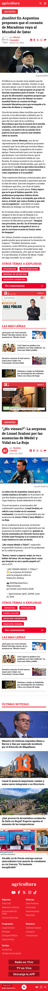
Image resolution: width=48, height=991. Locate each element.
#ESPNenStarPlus (18, 583)
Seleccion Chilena (10, 907)
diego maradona (29, 269)
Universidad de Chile (9, 912)
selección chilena (12, 624)
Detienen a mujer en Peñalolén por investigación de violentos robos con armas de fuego (30, 373)
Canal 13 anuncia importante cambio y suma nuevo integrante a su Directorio (23, 782)
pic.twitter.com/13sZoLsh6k (20, 588)
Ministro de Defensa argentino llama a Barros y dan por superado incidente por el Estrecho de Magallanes (23, 743)
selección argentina (14, 279)
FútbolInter (27, 608)
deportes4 (9, 608)
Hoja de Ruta (8, 939)
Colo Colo (6, 903)
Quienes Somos (33, 927)
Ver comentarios (15, 285)
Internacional (32, 911)
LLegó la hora (8, 927)
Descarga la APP (24, 974)
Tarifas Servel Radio (11, 953)
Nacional (30, 915)
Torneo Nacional (10, 917)
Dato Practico (32, 903)
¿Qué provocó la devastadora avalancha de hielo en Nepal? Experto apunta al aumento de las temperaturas (24, 821)
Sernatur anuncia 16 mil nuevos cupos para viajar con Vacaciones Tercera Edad (16, 360)
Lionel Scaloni (11, 613)
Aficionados (9, 269)
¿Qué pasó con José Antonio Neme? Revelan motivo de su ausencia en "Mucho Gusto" (14, 334)
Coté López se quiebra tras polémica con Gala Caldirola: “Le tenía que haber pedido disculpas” (31, 347)
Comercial (7, 949)
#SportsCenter (14, 585)
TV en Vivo (24, 968)
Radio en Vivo (24, 962)
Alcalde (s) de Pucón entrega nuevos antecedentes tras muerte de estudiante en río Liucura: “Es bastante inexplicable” (24, 863)
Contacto (30, 931)
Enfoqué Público (10, 935)
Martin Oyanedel (14, 38)
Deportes (9, 11)
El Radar (6, 931)
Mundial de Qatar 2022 (15, 274)
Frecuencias (32, 935)
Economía (31, 907)
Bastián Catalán (15, 449)
